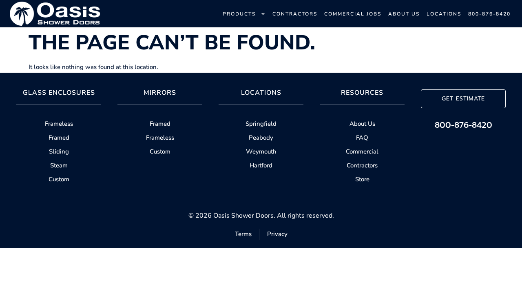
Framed (59, 138)
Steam (59, 165)
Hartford (261, 165)
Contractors (362, 165)
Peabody (261, 138)
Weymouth (261, 151)
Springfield (261, 124)
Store (362, 179)
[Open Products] (263, 14)
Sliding (59, 151)
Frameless (59, 124)
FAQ (362, 138)
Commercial (362, 151)
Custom (59, 179)
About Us (362, 124)
